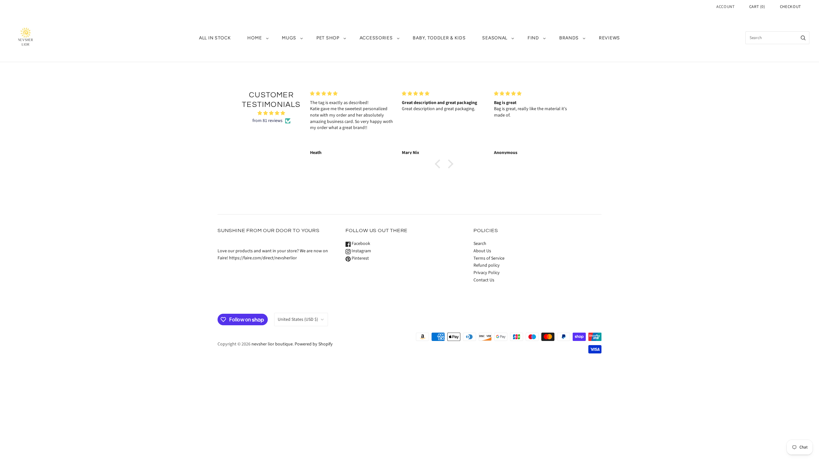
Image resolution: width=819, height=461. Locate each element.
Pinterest (360, 258)
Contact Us (483, 280)
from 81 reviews (267, 120)
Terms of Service (489, 258)
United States (298, 319)
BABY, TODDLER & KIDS (439, 38)
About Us (482, 251)
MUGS (289, 38)
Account (725, 7)
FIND (533, 38)
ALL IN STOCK (215, 38)
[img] (271, 113)
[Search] (803, 37)
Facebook (360, 243)
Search (479, 243)
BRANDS (569, 38)
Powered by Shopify (314, 344)
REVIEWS (609, 38)
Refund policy (486, 265)
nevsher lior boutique (272, 344)
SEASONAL (494, 38)
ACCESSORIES (376, 38)
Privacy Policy (486, 273)
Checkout (790, 7)
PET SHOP (327, 38)
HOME (254, 38)
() (757, 7)
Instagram (361, 251)
